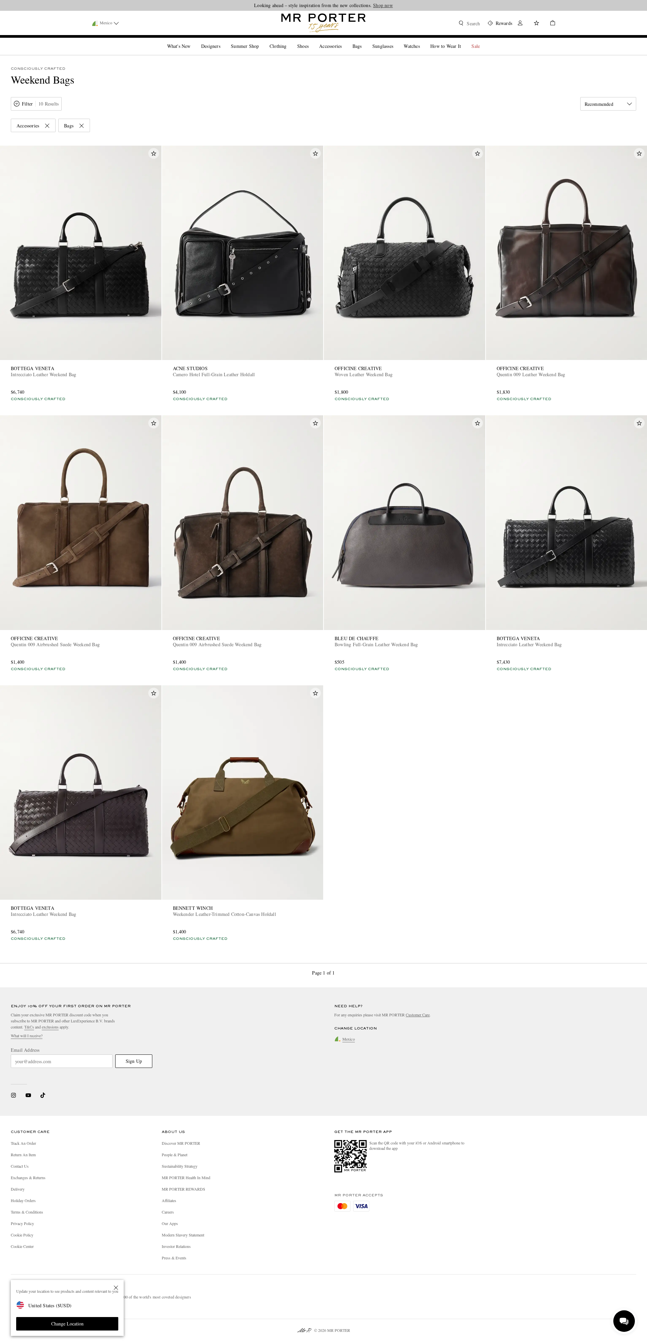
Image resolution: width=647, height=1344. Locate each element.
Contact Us (20, 1166)
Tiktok (42, 1095)
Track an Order (23, 1143)
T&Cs (29, 1026)
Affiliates (169, 1200)
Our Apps (170, 1223)
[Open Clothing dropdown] (289, 40)
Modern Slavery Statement (183, 1234)
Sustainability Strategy (179, 1166)
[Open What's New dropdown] (193, 40)
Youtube (28, 1095)
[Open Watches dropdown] (422, 40)
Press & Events (174, 1257)
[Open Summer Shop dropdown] (261, 40)
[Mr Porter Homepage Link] (323, 22)
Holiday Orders (23, 1200)
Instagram (13, 1095)
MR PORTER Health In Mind (186, 1177)
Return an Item (23, 1154)
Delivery (18, 1189)
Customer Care (418, 1014)
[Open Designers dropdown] (223, 40)
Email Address (25, 1050)
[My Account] (520, 24)
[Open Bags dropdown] (364, 40)
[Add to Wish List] (153, 153)
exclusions (50, 1026)
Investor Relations (176, 1246)
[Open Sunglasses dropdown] (396, 40)
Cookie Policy (22, 1234)
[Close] (116, 1288)
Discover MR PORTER (181, 1143)
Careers (168, 1212)
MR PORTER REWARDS (183, 1189)
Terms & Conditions (27, 1212)
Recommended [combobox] (599, 104)
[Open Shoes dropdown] (311, 40)
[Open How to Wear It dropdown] (463, 40)
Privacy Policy (22, 1223)
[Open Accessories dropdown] (344, 40)
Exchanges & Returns (28, 1177)
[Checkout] (550, 24)
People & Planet (174, 1154)
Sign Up (134, 1061)
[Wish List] (536, 24)
